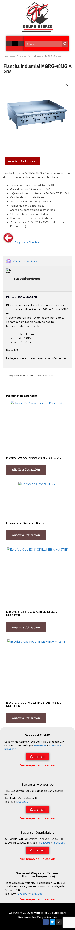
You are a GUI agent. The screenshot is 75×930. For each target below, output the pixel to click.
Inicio (5, 56)
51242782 (55, 745)
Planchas (22, 56)
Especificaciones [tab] (27, 278)
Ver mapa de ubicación (37, 765)
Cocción (13, 56)
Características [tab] (25, 261)
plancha (49, 376)
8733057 (23, 893)
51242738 (10, 749)
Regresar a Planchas (26, 242)
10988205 (22, 801)
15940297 (59, 842)
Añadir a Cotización (22, 161)
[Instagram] (59, 922)
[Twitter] (52, 922)
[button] (15, 43)
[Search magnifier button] (65, 44)
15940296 (44, 842)
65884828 (40, 745)
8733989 (37, 893)
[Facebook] (46, 922)
